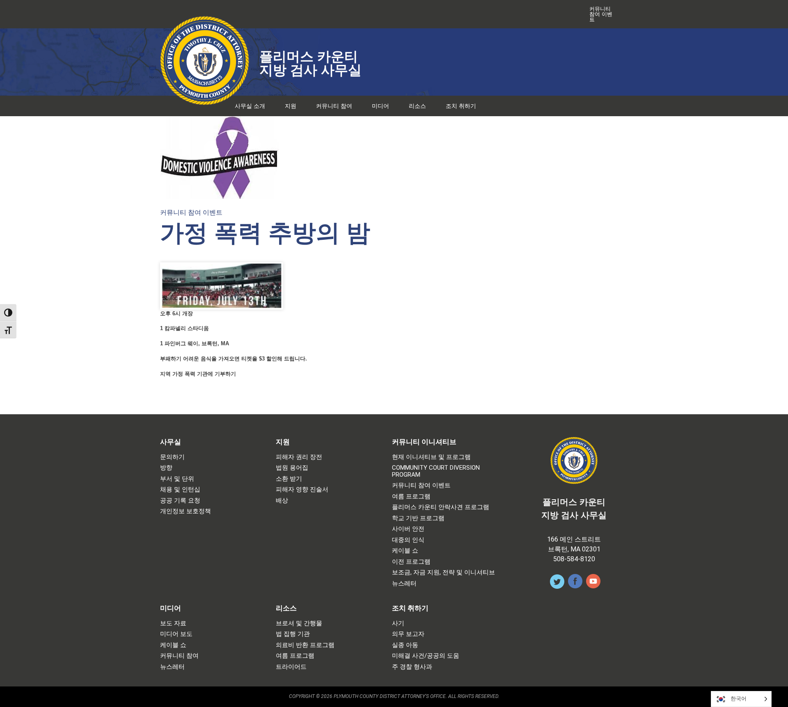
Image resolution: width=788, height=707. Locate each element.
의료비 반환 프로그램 (305, 645)
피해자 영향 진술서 (302, 489)
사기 (398, 623)
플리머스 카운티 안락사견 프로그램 (440, 507)
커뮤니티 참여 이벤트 (600, 14)
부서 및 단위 (177, 478)
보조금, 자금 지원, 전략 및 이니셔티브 (443, 572)
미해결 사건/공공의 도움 (425, 655)
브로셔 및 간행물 (299, 623)
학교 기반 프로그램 (418, 518)
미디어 (380, 106)
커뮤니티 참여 (334, 106)
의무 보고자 (408, 634)
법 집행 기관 (293, 634)
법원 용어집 (292, 467)
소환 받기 (289, 478)
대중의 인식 (408, 540)
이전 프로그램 (411, 561)
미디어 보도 (176, 634)
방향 (166, 467)
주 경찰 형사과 (412, 666)
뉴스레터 (404, 583)
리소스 (417, 106)
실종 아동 (405, 645)
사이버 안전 (408, 529)
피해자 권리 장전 (299, 457)
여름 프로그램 (411, 496)
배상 (282, 500)
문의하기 (172, 457)
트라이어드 (291, 666)
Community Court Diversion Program (436, 471)
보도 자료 (173, 623)
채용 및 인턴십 (180, 489)
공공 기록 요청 (180, 500)
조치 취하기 (461, 106)
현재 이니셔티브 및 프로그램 (431, 457)
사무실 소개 (250, 106)
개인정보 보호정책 (185, 511)
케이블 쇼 (405, 550)
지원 (290, 106)
